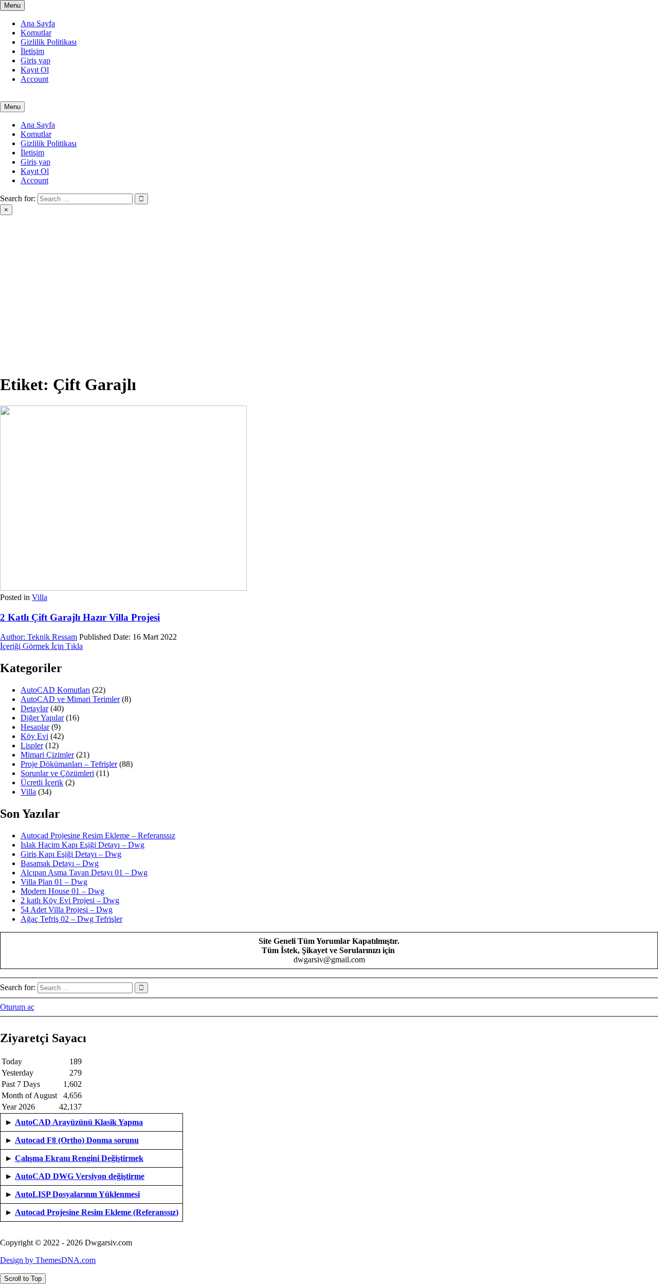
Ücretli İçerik (42, 782)
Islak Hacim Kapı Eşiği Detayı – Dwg (82, 844)
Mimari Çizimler (47, 754)
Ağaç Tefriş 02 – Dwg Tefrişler (71, 918)
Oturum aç (17, 1006)
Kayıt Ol (35, 69)
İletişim (32, 51)
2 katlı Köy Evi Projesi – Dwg (70, 900)
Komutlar (36, 32)
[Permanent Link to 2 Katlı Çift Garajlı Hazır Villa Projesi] (123, 588)
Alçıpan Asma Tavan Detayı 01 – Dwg (84, 872)
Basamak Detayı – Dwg (60, 863)
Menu (12, 5)
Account (34, 79)
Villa (39, 597)
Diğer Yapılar (42, 717)
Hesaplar (35, 727)
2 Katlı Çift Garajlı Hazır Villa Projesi (80, 617)
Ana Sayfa (38, 23)
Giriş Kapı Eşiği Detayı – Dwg (71, 854)
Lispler (32, 745)
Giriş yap (35, 60)
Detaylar (34, 708)
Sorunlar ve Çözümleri (57, 773)
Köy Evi (34, 736)
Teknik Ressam (38, 636)
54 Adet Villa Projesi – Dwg (67, 909)
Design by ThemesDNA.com (48, 1260)
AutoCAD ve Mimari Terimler (70, 699)
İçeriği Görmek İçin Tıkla (41, 646)
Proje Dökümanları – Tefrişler (69, 764)
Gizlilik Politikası (49, 42)
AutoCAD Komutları (55, 689)
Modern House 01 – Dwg (62, 891)
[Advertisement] (329, 292)
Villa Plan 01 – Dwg (54, 881)
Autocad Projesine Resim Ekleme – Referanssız (98, 835)
